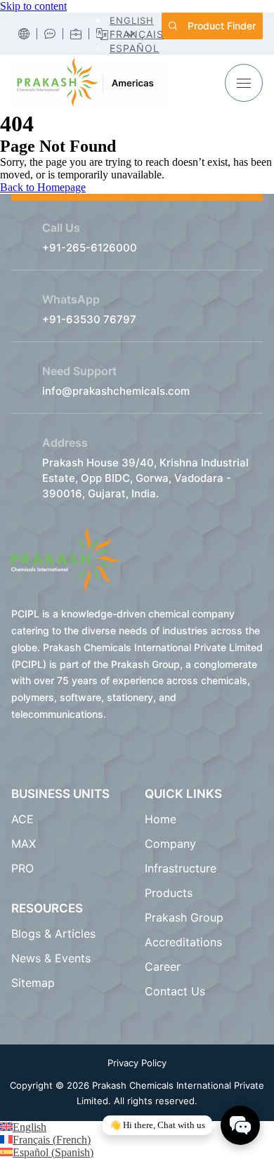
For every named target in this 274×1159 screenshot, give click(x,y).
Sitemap (33, 983)
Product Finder (222, 26)
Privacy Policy (137, 1062)
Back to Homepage (43, 187)
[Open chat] (240, 1125)
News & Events (51, 958)
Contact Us (175, 991)
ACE (22, 819)
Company (170, 844)
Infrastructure (180, 868)
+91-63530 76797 (89, 319)
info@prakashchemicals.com (116, 391)
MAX (23, 844)
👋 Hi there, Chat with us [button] (157, 1125)
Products (169, 893)
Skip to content (33, 6)
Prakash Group (184, 917)
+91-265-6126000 (89, 247)
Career (163, 967)
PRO (22, 868)
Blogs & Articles (55, 933)
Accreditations (183, 942)
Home (160, 819)
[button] (131, 20)
